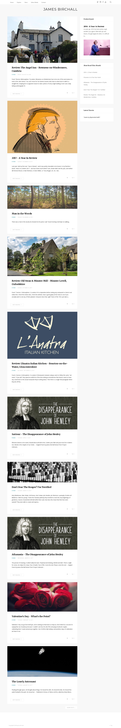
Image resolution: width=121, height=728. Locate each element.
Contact (43, 2)
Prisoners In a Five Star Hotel (92, 77)
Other (14, 74)
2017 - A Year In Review (24, 158)
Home (12, 2)
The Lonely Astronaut (24, 681)
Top (111, 725)
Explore (19, 2)
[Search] (110, 2)
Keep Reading (16, 93)
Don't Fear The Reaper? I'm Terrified (31, 487)
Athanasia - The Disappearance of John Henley (37, 554)
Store (26, 2)
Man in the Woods (22, 213)
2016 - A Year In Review (94, 26)
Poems (14, 217)
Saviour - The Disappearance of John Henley (36, 434)
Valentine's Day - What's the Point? (31, 616)
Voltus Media (34, 2)
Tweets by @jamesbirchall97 (92, 117)
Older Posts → (71, 707)
